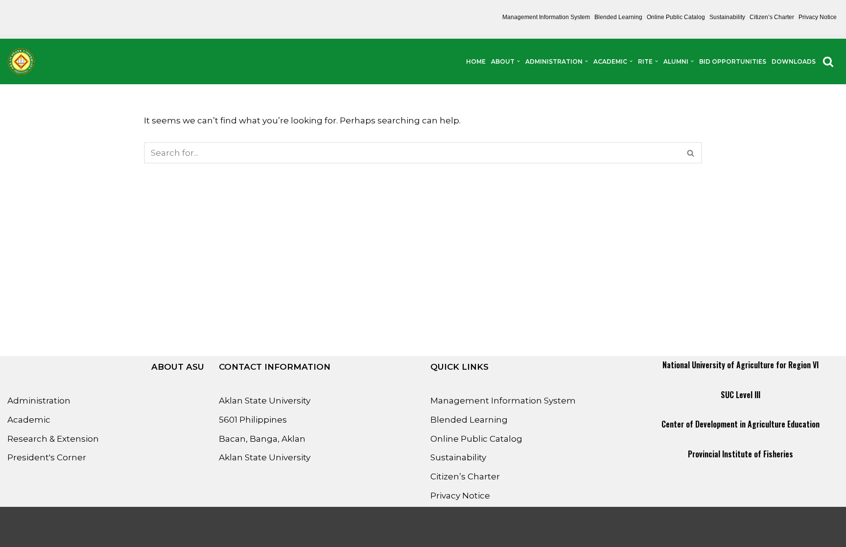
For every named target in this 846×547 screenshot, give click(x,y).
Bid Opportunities (732, 61)
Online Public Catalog (676, 17)
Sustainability (727, 17)
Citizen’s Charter (772, 17)
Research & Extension (53, 439)
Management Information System (546, 17)
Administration (38, 400)
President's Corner (46, 457)
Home (476, 61)
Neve (155, 519)
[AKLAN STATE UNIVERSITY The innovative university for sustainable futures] (21, 61)
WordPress (167, 534)
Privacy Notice (818, 17)
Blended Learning (618, 17)
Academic (28, 420)
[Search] (828, 61)
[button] (518, 61)
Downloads (794, 61)
